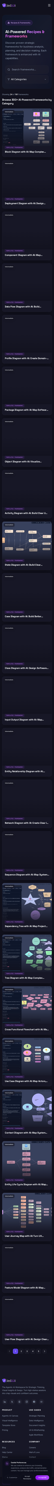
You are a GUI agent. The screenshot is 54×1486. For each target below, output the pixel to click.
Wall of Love (34, 1452)
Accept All (42, 1477)
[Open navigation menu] (49, 5)
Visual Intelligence (10, 1420)
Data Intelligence (36, 1420)
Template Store (8, 1425)
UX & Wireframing (36, 1430)
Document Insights (37, 1425)
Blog (4, 1447)
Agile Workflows (36, 1435)
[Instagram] (26, 1401)
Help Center (7, 1452)
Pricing (5, 1430)
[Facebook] (34, 1401)
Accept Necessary (27, 1477)
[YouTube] (41, 1401)
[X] (12, 1401)
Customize (13, 1477)
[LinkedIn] (4, 1401)
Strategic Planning (37, 1416)
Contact (32, 1457)
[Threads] (19, 1401)
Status (5, 1457)
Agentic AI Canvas (10, 1416)
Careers (32, 1447)
